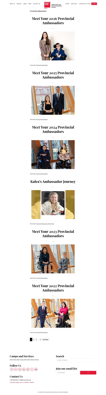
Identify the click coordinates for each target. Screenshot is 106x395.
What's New (51, 224)
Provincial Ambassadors (42, 65)
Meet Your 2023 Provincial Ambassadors (53, 233)
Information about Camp (16, 360)
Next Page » (46, 340)
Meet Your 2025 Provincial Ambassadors (53, 74)
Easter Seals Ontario (52, 392)
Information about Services (31, 360)
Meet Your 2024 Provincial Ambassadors (53, 129)
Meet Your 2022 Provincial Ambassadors (53, 287)
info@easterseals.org (25, 380)
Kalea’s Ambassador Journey (53, 181)
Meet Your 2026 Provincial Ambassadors (53, 20)
